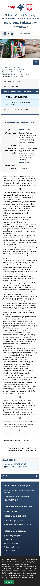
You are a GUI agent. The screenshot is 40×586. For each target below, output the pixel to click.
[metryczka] (36, 476)
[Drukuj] (3, 476)
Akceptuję (10, 582)
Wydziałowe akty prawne (10, 72)
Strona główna (6, 67)
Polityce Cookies (27, 578)
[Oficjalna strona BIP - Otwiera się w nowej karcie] (11, 7)
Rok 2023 (24, 74)
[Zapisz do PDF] (6, 476)
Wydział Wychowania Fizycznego (13, 70)
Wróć (3, 118)
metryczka (24, 467)
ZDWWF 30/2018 (24, 163)
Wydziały (17, 67)
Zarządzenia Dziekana (9, 74)
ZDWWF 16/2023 (24, 130)
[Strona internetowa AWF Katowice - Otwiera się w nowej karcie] (20, 7)
